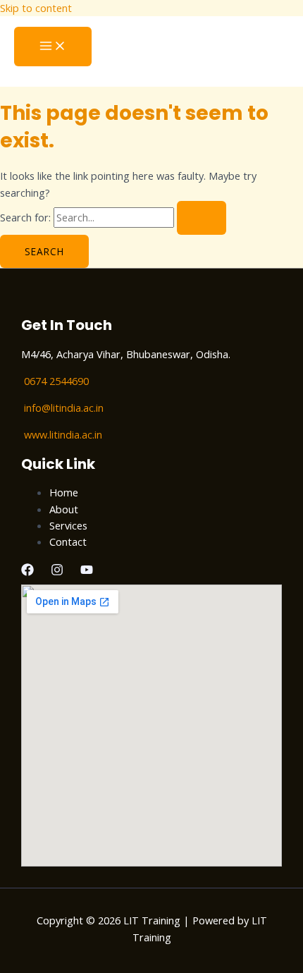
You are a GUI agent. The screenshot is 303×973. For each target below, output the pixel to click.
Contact (68, 541)
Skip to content (36, 8)
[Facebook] (27, 572)
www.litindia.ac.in (63, 434)
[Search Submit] (201, 218)
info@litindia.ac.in (64, 407)
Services (68, 525)
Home (63, 492)
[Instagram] (57, 572)
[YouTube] (86, 572)
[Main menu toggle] (53, 46)
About (63, 509)
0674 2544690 (56, 381)
